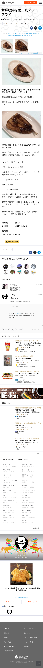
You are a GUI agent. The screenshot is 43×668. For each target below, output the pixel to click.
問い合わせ (27, 633)
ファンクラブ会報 (11, 492)
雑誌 (26, 497)
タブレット (8, 466)
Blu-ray (8, 472)
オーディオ (33, 466)
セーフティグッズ (30, 517)
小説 (29, 497)
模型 (4, 502)
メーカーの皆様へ (29, 642)
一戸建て (11, 522)
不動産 (4, 520)
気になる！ (33, 602)
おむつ (23, 517)
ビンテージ (31, 471)
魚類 (23, 512)
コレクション (25, 500)
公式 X (27, 646)
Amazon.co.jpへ (22, 597)
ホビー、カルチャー (8, 500)
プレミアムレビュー (30, 629)
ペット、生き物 (26, 510)
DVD (4, 472)
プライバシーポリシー (30, 637)
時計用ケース (30, 507)
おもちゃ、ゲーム (27, 470)
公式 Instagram (8, 651)
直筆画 (31, 492)
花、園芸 (24, 485)
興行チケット (6, 517)
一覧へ (26, 459)
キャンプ (5, 477)
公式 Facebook (9, 646)
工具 (31, 477)
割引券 (12, 517)
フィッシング (11, 477)
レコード (7, 497)
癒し (10, 482)
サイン (4, 492)
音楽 (4, 495)
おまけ (23, 502)
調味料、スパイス (26, 482)
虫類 (26, 512)
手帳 (8, 487)
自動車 (23, 477)
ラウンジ (6, 629)
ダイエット (5, 482)
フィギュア (25, 471)
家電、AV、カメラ (27, 464)
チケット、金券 (7, 515)
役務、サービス (29, 522)
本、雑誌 (24, 495)
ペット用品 (11, 512)
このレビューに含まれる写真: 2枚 (30, 53)
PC (3, 466)
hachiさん (9, 19)
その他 (24, 520)
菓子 (33, 482)
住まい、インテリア (8, 510)
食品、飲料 (25, 480)
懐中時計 (24, 507)
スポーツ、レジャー (8, 475)
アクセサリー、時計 (27, 505)
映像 (28, 466)
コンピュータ (6, 464)
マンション (5, 522)
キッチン (24, 466)
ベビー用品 (25, 515)
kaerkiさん (13, 285)
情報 (23, 522)
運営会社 (6, 633)
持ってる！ (11, 602)
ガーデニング (25, 487)
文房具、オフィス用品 (9, 485)
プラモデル (14, 502)
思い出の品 (13, 497)
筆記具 (4, 487)
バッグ (12, 507)
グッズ (12, 471)
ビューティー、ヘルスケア (10, 480)
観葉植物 (32, 487)
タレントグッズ (7, 490)
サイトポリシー (8, 642)
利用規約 (6, 637)
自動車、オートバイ (27, 475)
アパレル (5, 507)
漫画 (23, 497)
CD (3, 497)
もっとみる (36, 528)
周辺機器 (14, 466)
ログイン (18, 313)
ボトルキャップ (30, 502)
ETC (27, 477)
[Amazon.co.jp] (12, 241)
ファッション (6, 505)
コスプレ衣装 (25, 492)
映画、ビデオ (6, 470)
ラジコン (8, 502)
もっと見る (36, 453)
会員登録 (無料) (31, 3)
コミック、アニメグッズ (28, 490)
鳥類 (29, 512)
